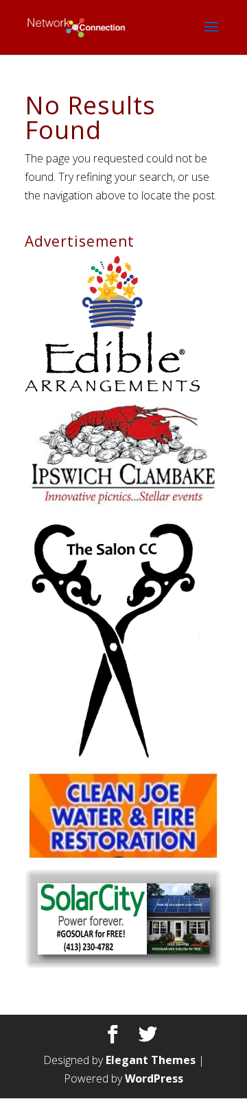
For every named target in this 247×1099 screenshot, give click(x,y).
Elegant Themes (151, 1059)
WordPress (154, 1078)
